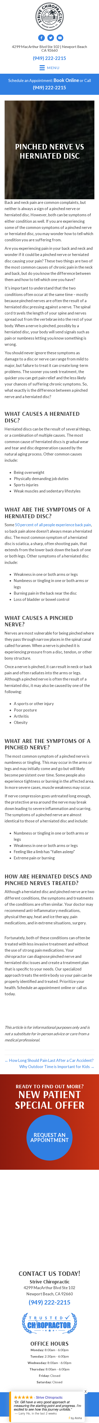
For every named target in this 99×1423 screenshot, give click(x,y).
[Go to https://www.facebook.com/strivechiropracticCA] (41, 38)
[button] (49, 1138)
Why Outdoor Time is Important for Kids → (56, 1066)
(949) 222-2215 (49, 58)
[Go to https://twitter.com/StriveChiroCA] (50, 38)
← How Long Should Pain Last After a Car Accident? (49, 1060)
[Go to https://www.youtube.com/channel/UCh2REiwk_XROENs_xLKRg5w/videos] (59, 38)
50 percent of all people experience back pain (53, 524)
